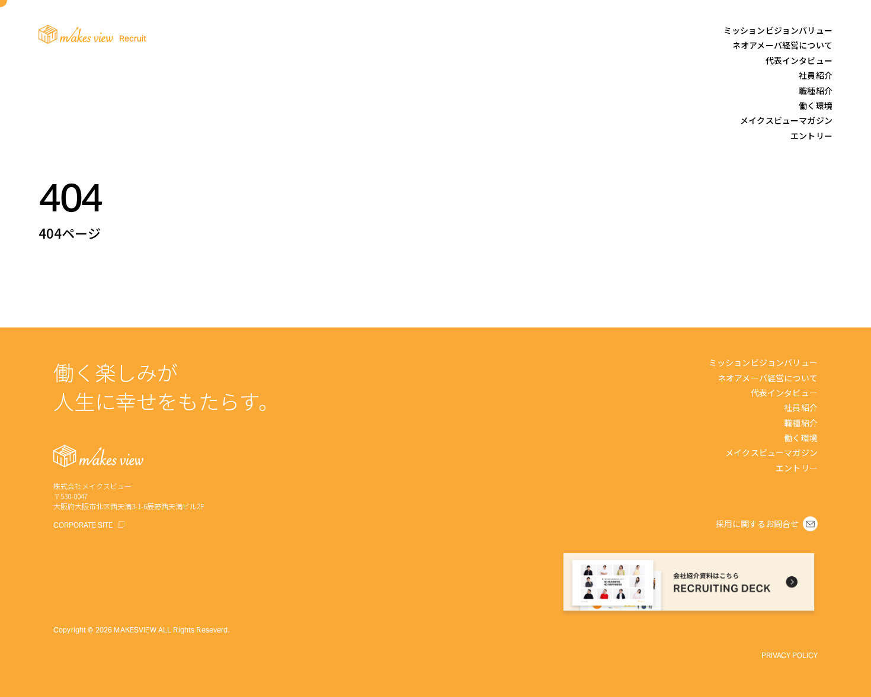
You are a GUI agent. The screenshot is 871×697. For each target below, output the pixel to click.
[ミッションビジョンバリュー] (773, 30)
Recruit (132, 38)
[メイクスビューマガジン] (781, 120)
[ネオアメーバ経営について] (777, 45)
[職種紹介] (810, 90)
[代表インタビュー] (794, 60)
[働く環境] (810, 105)
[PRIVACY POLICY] (789, 654)
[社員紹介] (810, 75)
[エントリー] (806, 135)
